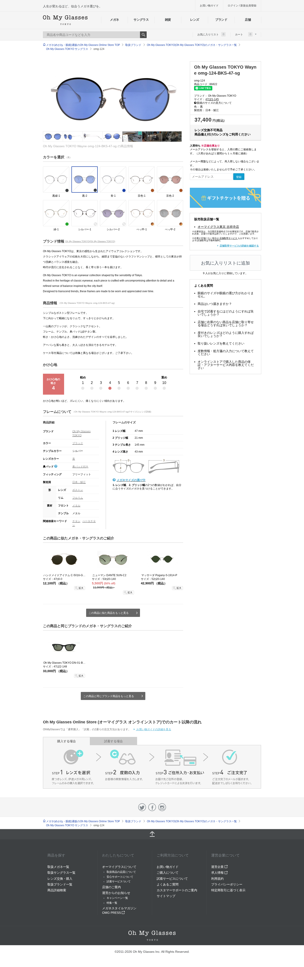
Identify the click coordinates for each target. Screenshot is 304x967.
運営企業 (218, 867)
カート (243, 34)
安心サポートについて (120, 876)
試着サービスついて (119, 881)
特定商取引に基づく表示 (228, 890)
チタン (76, 521)
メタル (76, 505)
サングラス (141, 19)
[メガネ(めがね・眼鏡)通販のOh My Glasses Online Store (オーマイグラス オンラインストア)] (152, 935)
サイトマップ (166, 896)
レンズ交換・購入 (59, 878)
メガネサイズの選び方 (131, 480)
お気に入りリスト (210, 34)
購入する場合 (66, 741)
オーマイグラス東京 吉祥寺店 (218, 226)
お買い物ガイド (209, 5)
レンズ (194, 19)
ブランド (221, 19)
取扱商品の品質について (121, 871)
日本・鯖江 (79, 482)
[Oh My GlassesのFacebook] (152, 807)
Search (143, 34)
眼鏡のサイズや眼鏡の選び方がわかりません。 (226, 294)
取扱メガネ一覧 (58, 867)
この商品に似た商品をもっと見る (109, 612)
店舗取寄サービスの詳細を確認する (239, 245)
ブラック (77, 443)
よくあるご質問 (167, 884)
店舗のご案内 (111, 887)
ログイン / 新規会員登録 (242, 5)
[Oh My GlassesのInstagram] (162, 807)
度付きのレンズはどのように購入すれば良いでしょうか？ (226, 334)
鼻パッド (48, 466)
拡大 (81, 588)
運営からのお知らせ (116, 893)
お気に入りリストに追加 (225, 263)
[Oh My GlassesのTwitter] (142, 807)
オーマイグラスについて (119, 867)
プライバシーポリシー (226, 884)
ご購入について (167, 872)
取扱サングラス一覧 (61, 872)
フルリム (77, 497)
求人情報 (218, 872)
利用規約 (217, 878)
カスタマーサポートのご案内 (177, 890)
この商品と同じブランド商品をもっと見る (108, 696)
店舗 (248, 19)
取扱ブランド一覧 (59, 884)
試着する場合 (113, 741)
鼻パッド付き (80, 466)
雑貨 (168, 19)
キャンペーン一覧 (117, 898)
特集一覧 (112, 902)
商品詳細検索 (56, 890)
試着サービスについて (172, 878)
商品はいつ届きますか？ (215, 304)
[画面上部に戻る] (152, 834)
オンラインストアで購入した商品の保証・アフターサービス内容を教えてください (226, 365)
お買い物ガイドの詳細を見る (153, 729)
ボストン (77, 490)
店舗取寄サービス (228, 238)
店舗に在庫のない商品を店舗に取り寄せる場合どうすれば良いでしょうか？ (226, 323)
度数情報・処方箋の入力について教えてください (226, 352)
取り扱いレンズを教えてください (221, 343)
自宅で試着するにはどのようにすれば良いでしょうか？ (226, 313)
